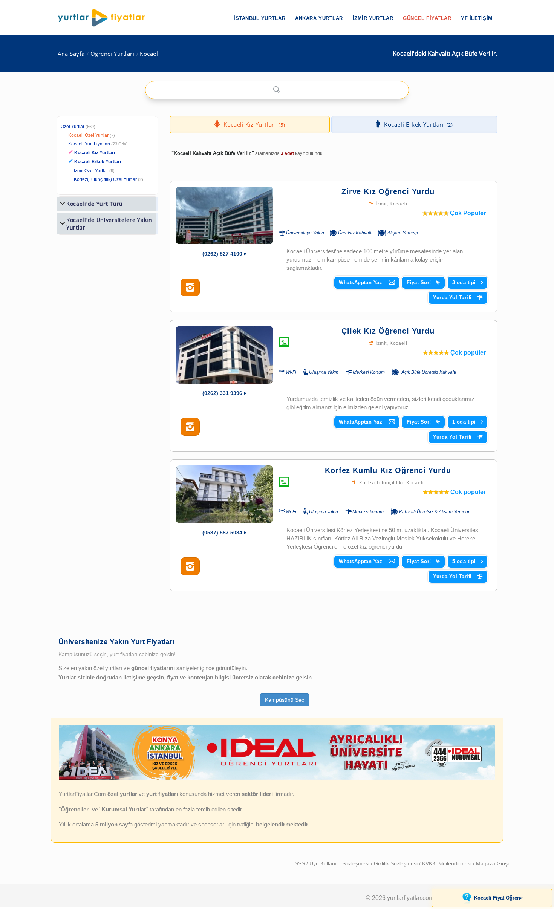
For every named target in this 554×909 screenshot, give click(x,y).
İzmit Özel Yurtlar (91, 170)
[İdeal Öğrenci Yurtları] (277, 778)
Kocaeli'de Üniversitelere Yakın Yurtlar (109, 223)
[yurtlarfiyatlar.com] (105, 18)
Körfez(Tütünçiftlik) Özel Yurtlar (105, 179)
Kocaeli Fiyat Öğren (498, 898)
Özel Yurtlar (72, 126)
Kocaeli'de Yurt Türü (94, 203)
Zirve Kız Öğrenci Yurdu (387, 191)
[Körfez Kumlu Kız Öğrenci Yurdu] (224, 494)
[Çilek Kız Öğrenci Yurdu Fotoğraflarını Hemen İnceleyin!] (190, 427)
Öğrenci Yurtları (112, 54)
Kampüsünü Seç (284, 700)
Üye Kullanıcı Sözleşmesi (340, 863)
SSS (300, 863)
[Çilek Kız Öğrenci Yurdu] (224, 355)
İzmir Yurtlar (373, 18)
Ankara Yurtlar (319, 18)
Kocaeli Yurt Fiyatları (98, 144)
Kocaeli (150, 54)
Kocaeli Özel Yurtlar (88, 135)
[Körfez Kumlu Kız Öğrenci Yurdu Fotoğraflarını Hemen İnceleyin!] (190, 566)
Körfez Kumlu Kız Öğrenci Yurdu (388, 470)
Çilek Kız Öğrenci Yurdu (387, 331)
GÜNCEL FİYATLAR (427, 18)
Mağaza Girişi (492, 863)
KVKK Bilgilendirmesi (447, 863)
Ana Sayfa (71, 54)
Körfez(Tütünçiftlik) (381, 482)
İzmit (381, 204)
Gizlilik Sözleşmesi (396, 863)
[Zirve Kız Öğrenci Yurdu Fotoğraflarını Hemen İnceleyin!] (190, 287)
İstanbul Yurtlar (259, 18)
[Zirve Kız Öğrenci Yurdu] (224, 215)
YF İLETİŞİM (477, 18)
